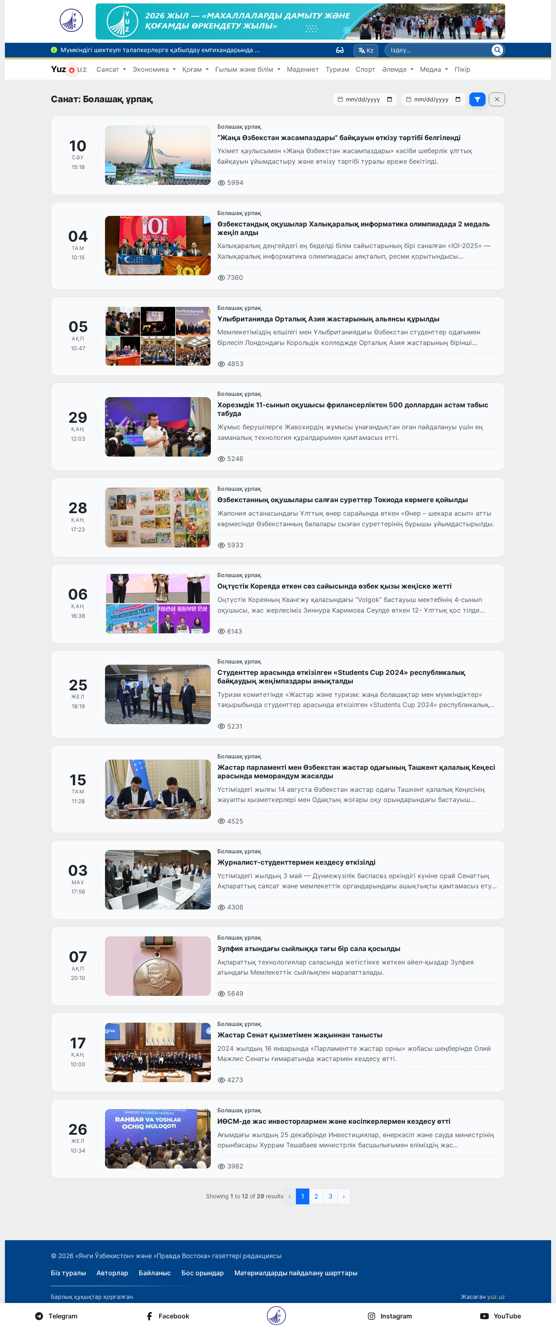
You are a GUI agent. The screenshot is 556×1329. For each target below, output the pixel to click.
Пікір (463, 69)
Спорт (366, 69)
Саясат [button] (108, 69)
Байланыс (155, 1273)
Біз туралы (68, 1273)
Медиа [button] (431, 69)
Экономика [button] (152, 69)
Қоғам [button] (193, 69)
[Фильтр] (477, 99)
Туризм (337, 69)
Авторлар (112, 1273)
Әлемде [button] (395, 69)
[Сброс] (497, 99)
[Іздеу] (497, 50)
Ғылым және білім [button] (245, 69)
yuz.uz (496, 1296)
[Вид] (340, 50)
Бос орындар (203, 1273)
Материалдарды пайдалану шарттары (295, 1273)
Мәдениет (303, 69)
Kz (370, 50)
